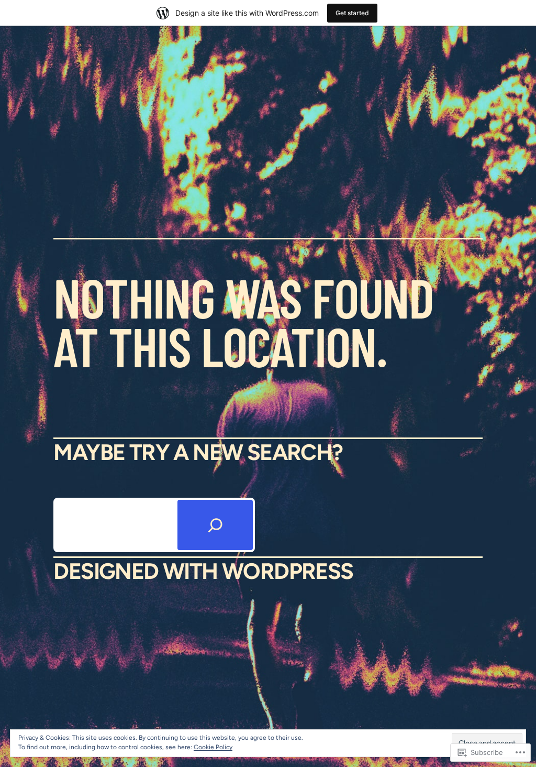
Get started (352, 13)
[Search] (215, 525)
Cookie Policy (213, 747)
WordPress (287, 571)
